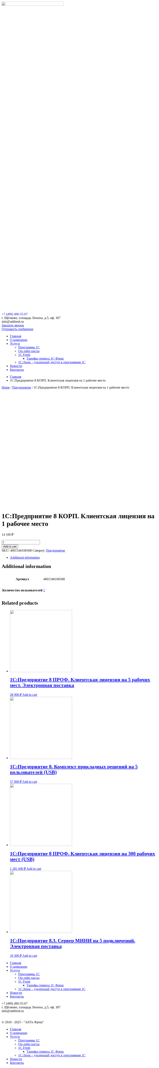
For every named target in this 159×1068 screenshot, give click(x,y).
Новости (16, 366)
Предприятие (21, 387)
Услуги (15, 343)
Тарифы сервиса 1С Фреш (45, 358)
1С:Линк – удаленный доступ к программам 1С (52, 362)
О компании (18, 340)
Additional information (25, 557)
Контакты (17, 369)
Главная (15, 336)
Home (6, 387)
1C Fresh (24, 354)
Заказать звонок (13, 325)
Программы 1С (29, 347)
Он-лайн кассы (29, 351)
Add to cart (10, 546)
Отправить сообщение (17, 329)
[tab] (83, 557)
